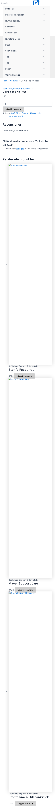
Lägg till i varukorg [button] (24, 376)
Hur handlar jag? (12, 21)
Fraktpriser (10, 27)
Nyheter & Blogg (12, 39)
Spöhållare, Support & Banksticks (18, 88)
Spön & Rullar (11, 51)
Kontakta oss (11, 33)
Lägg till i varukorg (13, 109)
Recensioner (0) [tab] (16, 116)
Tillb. (7, 57)
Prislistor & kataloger (14, 15)
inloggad (20, 149)
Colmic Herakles (12, 75)
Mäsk (7, 45)
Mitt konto (10, 9)
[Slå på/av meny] (43, 9)
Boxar (8, 69)
